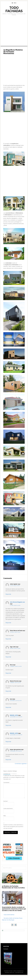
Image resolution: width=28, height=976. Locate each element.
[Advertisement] (14, 31)
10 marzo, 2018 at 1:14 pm (15, 632)
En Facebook (14, 773)
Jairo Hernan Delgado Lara (17, 602)
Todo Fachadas (14, 9)
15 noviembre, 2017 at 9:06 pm (16, 734)
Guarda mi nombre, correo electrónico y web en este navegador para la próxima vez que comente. (13, 826)
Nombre (5, 801)
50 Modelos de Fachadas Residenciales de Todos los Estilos (13, 887)
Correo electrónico (8, 808)
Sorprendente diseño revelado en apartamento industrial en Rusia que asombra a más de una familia (14, 908)
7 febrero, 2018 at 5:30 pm (15, 682)
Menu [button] (15, 2)
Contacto (5, 949)
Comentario (6, 782)
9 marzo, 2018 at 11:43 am (15, 648)
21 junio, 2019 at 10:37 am (15, 605)
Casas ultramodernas (9, 914)
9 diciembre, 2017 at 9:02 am (15, 700)
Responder (8, 594)
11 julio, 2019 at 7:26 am (15, 585)
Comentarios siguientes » (21, 763)
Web (4, 815)
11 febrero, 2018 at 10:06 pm (16, 666)
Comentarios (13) (6, 773)
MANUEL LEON (14, 715)
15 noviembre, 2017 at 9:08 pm (16, 716)
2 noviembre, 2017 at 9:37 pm (16, 751)
